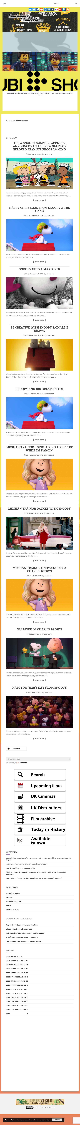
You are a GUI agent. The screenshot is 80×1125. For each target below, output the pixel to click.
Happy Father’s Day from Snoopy (39, 687)
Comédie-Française (13, 893)
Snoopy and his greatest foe (40, 389)
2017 (8, 993)
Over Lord (48, 154)
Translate (23, 763)
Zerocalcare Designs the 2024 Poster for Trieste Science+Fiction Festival (40, 93)
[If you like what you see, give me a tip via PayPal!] (64, 9)
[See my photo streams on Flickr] (57, 9)
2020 (8, 981)
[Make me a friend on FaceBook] (38, 9)
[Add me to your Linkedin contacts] (49, 9)
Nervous (9, 897)
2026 (8, 956)
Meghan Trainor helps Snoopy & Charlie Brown (39, 569)
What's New (11, 852)
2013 (8, 1010)
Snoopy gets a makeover (39, 269)
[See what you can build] (45, 9)
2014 (8, 1006)
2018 (8, 989)
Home (18, 120)
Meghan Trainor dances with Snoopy (39, 508)
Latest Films (12, 887)
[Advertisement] (14, 1053)
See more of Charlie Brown (39, 629)
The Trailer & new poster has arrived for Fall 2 (24, 941)
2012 (8, 1014)
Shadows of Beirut (12, 909)
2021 (8, 977)
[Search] (76, 3)
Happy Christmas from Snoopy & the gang (39, 209)
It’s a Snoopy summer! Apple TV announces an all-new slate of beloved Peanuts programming (39, 146)
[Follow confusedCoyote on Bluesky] (30, 9)
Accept (57, 1120)
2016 (8, 997)
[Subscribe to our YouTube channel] (60, 9)
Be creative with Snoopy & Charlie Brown (39, 329)
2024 (8, 965)
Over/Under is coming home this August (22, 937)
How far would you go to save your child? (20, 868)
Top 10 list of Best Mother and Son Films (22, 925)
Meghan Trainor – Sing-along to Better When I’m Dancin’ (39, 448)
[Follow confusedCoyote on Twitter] (34, 9)
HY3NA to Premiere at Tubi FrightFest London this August (26, 864)
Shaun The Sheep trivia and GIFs (19, 929)
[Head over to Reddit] (42, 9)
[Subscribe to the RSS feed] (67, 9)
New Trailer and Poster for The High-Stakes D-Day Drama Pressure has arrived (33, 878)
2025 (8, 961)
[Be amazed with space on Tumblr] (53, 9)
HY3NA (8, 905)
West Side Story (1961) (13, 901)
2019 (8, 985)
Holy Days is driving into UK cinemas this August (25, 933)
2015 (8, 1001)
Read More (39, 200)
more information (44, 1120)
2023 (8, 969)
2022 (8, 973)
